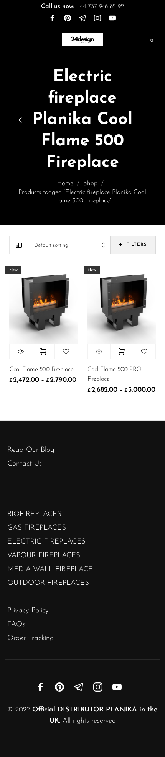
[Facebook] (52, 18)
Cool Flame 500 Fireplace (41, 369)
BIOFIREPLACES (34, 514)
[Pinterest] (67, 18)
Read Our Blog (30, 450)
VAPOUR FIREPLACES (43, 555)
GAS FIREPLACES (36, 528)
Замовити (43, 351)
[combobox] (69, 245)
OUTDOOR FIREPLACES (48, 583)
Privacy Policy (28, 610)
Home (65, 184)
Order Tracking (30, 638)
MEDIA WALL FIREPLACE (50, 569)
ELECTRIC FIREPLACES (46, 541)
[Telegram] (82, 18)
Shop (90, 184)
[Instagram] (97, 18)
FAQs (16, 624)
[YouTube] (112, 18)
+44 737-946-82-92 (82, 6)
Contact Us (24, 463)
